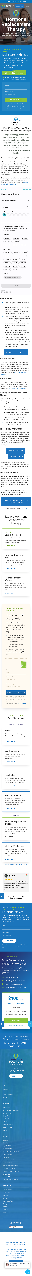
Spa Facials (6, 1092)
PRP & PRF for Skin (9, 1168)
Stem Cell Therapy (8, 1177)
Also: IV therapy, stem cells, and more (16, 864)
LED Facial (6, 1157)
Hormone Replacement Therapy (16, 26)
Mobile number (8, 92)
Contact (19, 1258)
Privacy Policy (20, 1255)
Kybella (5, 1130)
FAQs (4, 1212)
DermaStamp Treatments (11, 1151)
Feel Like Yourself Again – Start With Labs (16, 501)
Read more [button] (7, 889)
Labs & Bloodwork (8, 1154)
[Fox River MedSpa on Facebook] (14, 1222)
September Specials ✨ (12, 1)
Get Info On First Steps (16, 352)
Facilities (5, 1198)
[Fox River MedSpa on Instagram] (11, 1222)
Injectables (6, 1107)
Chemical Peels (7, 1143)
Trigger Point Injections (10, 1180)
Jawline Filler (7, 1119)
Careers (5, 1209)
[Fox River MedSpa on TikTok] (20, 1222)
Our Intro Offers (8, 1201)
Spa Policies (10, 1255)
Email (14, 684)
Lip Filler (5, 1122)
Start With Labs (16, 100)
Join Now (16, 1020)
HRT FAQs (24, 509)
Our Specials (7, 1204)
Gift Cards (23, 1)
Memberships (7, 1190)
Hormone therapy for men (17, 388)
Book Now (19, 6)
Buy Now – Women (15, 450)
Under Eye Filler (8, 1127)
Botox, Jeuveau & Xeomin (11, 1110)
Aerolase (5, 1140)
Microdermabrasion (9, 1160)
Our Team (6, 1195)
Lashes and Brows (8, 1095)
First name (7, 85)
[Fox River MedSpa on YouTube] (17, 1222)
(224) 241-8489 (22, 703)
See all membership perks (16, 1025)
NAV (27, 6)
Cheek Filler (6, 1116)
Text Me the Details (16, 692)
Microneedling (7, 1163)
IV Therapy (6, 1174)
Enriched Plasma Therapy (11, 1171)
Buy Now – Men (16, 456)
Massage (6, 1089)
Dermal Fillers (7, 1113)
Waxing (5, 1097)
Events (5, 1207)
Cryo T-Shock (7, 1146)
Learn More (9, 941)
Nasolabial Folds (8, 1124)
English (13, 1227)
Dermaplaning (7, 1149)
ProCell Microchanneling (10, 1166)
